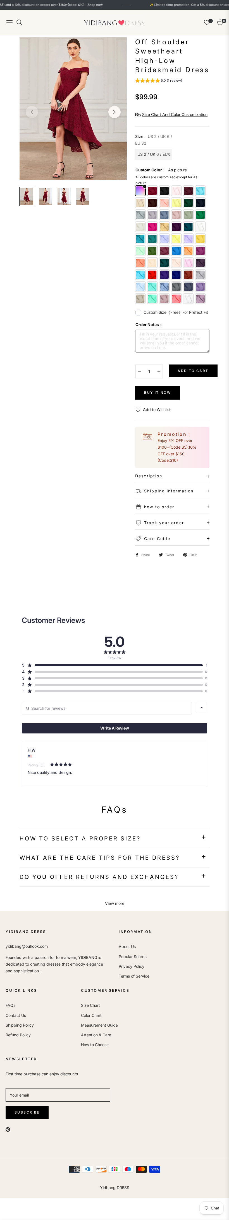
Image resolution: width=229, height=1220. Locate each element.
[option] (73, 108)
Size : (153, 139)
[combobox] (201, 707)
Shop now (77, 5)
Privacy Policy (131, 966)
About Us (127, 946)
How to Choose (95, 1044)
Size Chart (90, 1005)
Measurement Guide (99, 1025)
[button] (158, 81)
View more (114, 903)
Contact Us (16, 1015)
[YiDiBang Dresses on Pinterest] (8, 1129)
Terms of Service (134, 976)
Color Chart (91, 1015)
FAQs (10, 1005)
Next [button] (114, 112)
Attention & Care (96, 1034)
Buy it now (157, 392)
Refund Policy (18, 1034)
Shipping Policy (20, 1025)
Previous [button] (32, 112)
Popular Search (133, 956)
